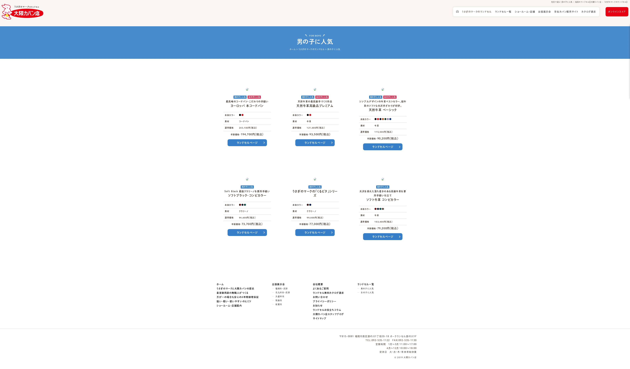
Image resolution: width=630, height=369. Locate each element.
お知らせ (318, 305)
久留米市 (279, 296)
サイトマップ (319, 318)
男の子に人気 (367, 289)
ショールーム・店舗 (525, 12)
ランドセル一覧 (503, 12)
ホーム (220, 284)
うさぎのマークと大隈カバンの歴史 (235, 288)
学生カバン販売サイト (566, 12)
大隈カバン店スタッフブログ (328, 314)
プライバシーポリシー (324, 301)
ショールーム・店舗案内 (229, 305)
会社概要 (318, 284)
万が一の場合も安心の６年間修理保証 (238, 297)
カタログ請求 (588, 12)
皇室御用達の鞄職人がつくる (232, 293)
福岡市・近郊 (281, 289)
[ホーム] (457, 12)
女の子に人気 (367, 292)
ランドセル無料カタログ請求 (328, 293)
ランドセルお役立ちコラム (327, 310)
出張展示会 (544, 12)
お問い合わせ (320, 297)
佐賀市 (278, 304)
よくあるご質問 (321, 288)
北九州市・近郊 (282, 292)
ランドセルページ (247, 142)
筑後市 (278, 300)
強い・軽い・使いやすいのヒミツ (234, 301)
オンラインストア (617, 12)
